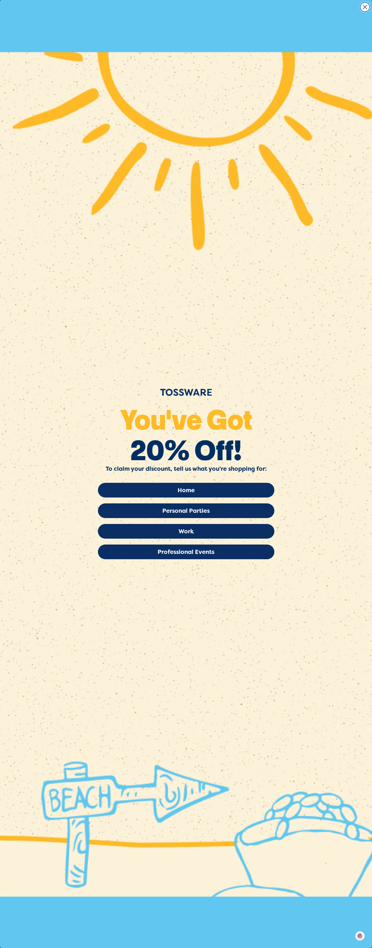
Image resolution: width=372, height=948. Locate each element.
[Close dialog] (365, 7)
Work (186, 531)
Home (186, 490)
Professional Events (186, 552)
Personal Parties (186, 511)
